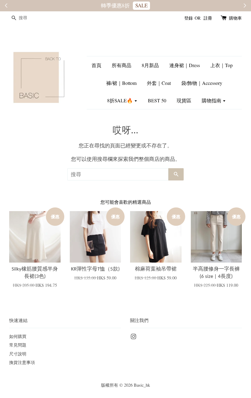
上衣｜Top (221, 65)
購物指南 (212, 100)
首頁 (96, 65)
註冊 (208, 18)
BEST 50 (157, 100)
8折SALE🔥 (120, 100)
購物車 (235, 18)
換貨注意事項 (22, 362)
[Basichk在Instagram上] (133, 337)
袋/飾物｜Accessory (201, 83)
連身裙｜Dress (184, 65)
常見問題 (17, 345)
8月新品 (150, 65)
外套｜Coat (159, 83)
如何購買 (17, 336)
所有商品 (121, 65)
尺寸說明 (17, 354)
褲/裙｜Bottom (121, 83)
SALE (141, 5)
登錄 (188, 18)
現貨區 (184, 100)
